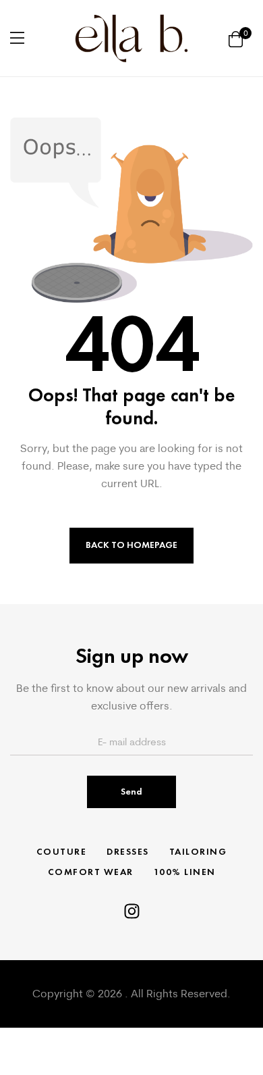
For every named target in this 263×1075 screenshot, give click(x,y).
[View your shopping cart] (236, 38)
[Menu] (17, 38)
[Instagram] (131, 911)
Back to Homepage (131, 545)
